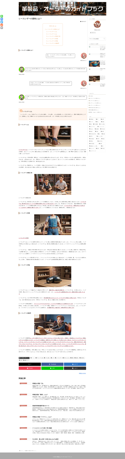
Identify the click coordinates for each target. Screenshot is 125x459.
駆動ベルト (27, 360)
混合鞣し (82, 357)
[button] (75, 368)
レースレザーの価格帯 (53, 43)
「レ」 (33, 357)
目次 (50, 26)
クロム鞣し (47, 357)
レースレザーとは (52, 34)
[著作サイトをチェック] (91, 32)
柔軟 (72, 357)
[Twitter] (1, 22)
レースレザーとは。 (53, 31)
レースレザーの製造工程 (54, 36)
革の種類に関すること (24, 357)
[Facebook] (1, 19)
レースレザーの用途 (53, 41)
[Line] (1, 16)
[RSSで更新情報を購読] (95, 32)
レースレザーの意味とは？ (53, 29)
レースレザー (59, 357)
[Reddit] (1, 24)
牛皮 (21, 360)
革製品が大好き (97, 29)
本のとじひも (66, 357)
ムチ (53, 357)
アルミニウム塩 (40, 357)
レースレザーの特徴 (53, 38)
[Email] (1, 27)
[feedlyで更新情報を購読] (93, 32)
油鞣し (77, 357)
